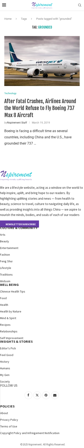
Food (3, 298)
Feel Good (6, 354)
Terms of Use (8, 426)
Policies (7, 406)
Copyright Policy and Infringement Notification (29, 432)
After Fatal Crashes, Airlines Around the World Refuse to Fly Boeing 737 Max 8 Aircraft (40, 108)
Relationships (8, 331)
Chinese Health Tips (12, 291)
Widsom (5, 281)
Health (4, 304)
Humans (5, 368)
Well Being (9, 284)
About (4, 413)
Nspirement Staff (17, 122)
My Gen (4, 374)
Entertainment (9, 247)
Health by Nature (10, 311)
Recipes (5, 324)
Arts (2, 234)
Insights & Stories (16, 341)
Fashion (5, 254)
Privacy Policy (9, 419)
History (4, 361)
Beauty (4, 241)
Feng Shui (6, 261)
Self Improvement (11, 337)
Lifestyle (5, 267)
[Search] (80, 5)
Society (5, 381)
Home (8, 18)
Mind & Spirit (8, 318)
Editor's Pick (8, 348)
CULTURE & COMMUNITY (18, 227)
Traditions (6, 274)
